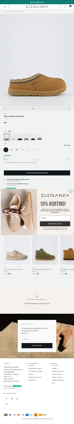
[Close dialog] (70, 191)
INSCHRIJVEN (55, 224)
